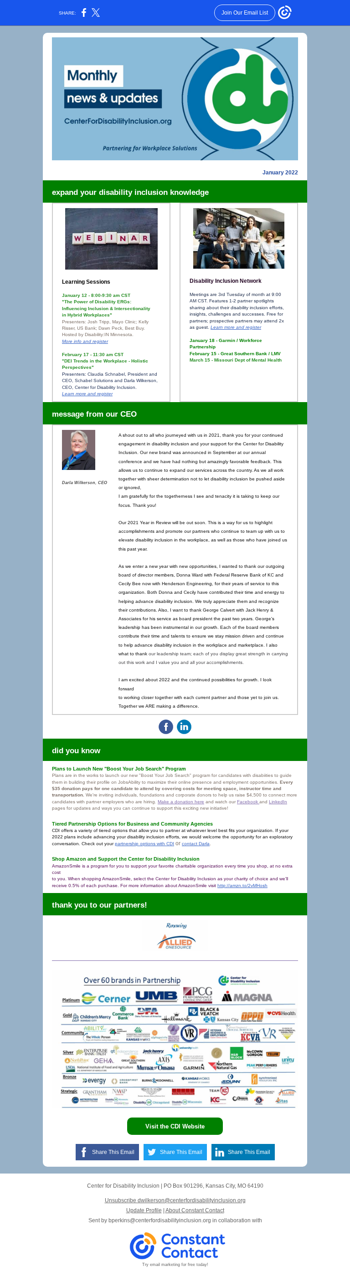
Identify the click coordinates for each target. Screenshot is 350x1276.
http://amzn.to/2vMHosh (242, 885)
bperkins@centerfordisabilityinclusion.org (159, 1220)
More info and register (85, 341)
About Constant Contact (194, 1210)
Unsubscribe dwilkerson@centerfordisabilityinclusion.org (175, 1200)
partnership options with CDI (144, 843)
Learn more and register (87, 393)
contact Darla (196, 843)
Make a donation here (181, 801)
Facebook (248, 801)
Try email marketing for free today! (175, 1264)
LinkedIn (278, 801)
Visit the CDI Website (175, 1126)
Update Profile (144, 1210)
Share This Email (113, 1152)
